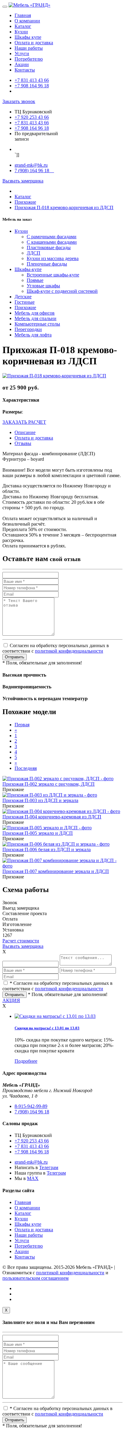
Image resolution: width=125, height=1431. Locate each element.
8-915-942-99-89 (31, 1106)
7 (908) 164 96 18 (34, 170)
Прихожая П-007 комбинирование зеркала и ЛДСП (55, 871)
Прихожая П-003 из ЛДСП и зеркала (40, 800)
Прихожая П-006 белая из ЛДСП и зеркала (46, 849)
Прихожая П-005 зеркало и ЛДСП (37, 833)
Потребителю (29, 59)
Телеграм (48, 1167)
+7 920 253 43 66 (32, 117)
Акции (22, 64)
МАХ (33, 1178)
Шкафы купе (28, 37)
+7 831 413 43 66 (32, 80)
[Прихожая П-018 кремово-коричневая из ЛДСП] (54, 375)
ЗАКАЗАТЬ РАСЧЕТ (24, 422)
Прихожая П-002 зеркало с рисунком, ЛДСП (48, 784)
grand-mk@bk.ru (31, 165)
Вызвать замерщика (22, 180)
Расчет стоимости (20, 940)
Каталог (23, 26)
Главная (23, 15)
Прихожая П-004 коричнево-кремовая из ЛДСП (51, 816)
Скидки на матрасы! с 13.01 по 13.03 (47, 1028)
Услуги (22, 53)
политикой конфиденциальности (69, 651)
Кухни (21, 31)
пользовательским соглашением (35, 1278)
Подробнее (26, 1061)
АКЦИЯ (11, 1000)
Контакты (25, 69)
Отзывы (23, 443)
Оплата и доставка (34, 42)
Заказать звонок (18, 101)
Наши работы (29, 48)
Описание (25, 432)
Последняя (26, 768)
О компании (27, 20)
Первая (22, 724)
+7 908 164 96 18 (32, 85)
